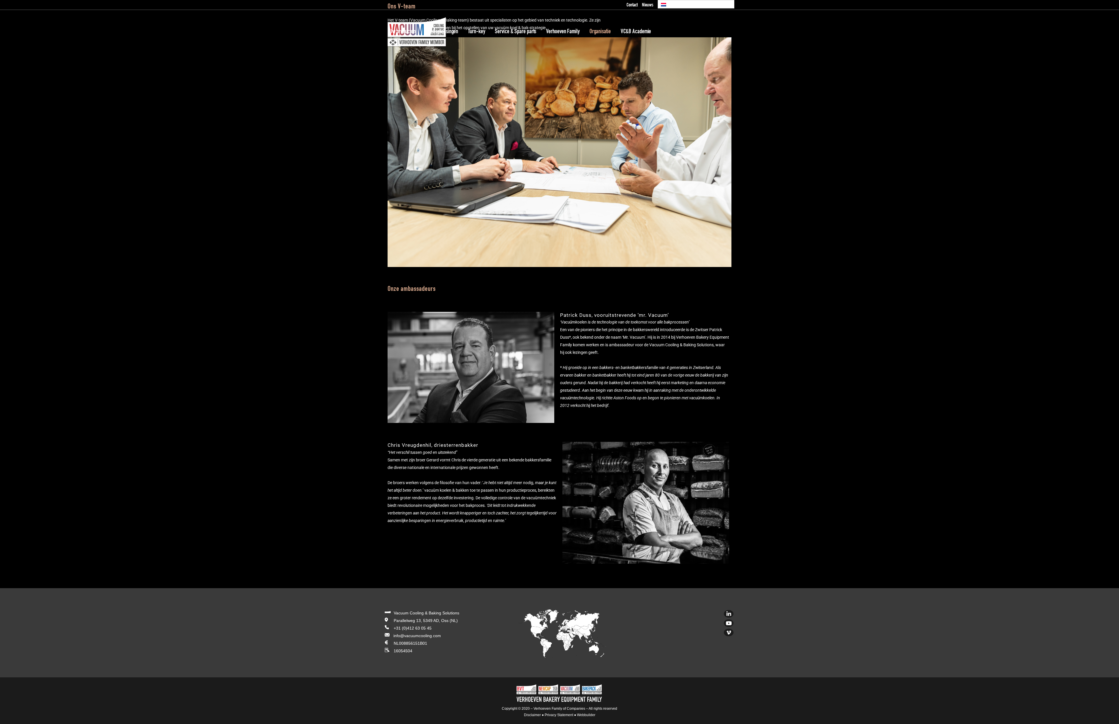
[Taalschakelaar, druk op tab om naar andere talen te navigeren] (696, 4)
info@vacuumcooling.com (417, 635)
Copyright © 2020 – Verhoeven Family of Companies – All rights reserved (559, 709)
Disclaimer (532, 715)
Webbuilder (586, 715)
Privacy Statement (559, 715)
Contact (632, 5)
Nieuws (647, 5)
